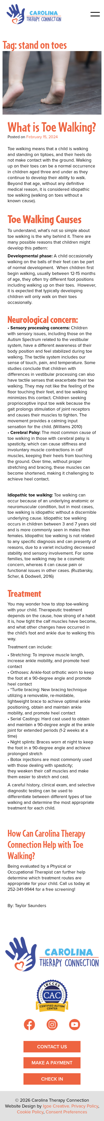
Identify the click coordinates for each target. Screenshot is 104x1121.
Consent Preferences (66, 1112)
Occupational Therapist (30, 872)
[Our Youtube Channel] (74, 1025)
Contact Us (52, 1046)
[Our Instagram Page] (52, 1025)
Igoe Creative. (56, 1106)
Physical (57, 866)
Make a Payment (52, 1062)
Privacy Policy (84, 1106)
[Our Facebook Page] (29, 1025)
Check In (52, 1079)
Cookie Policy (30, 1112)
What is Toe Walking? (52, 126)
